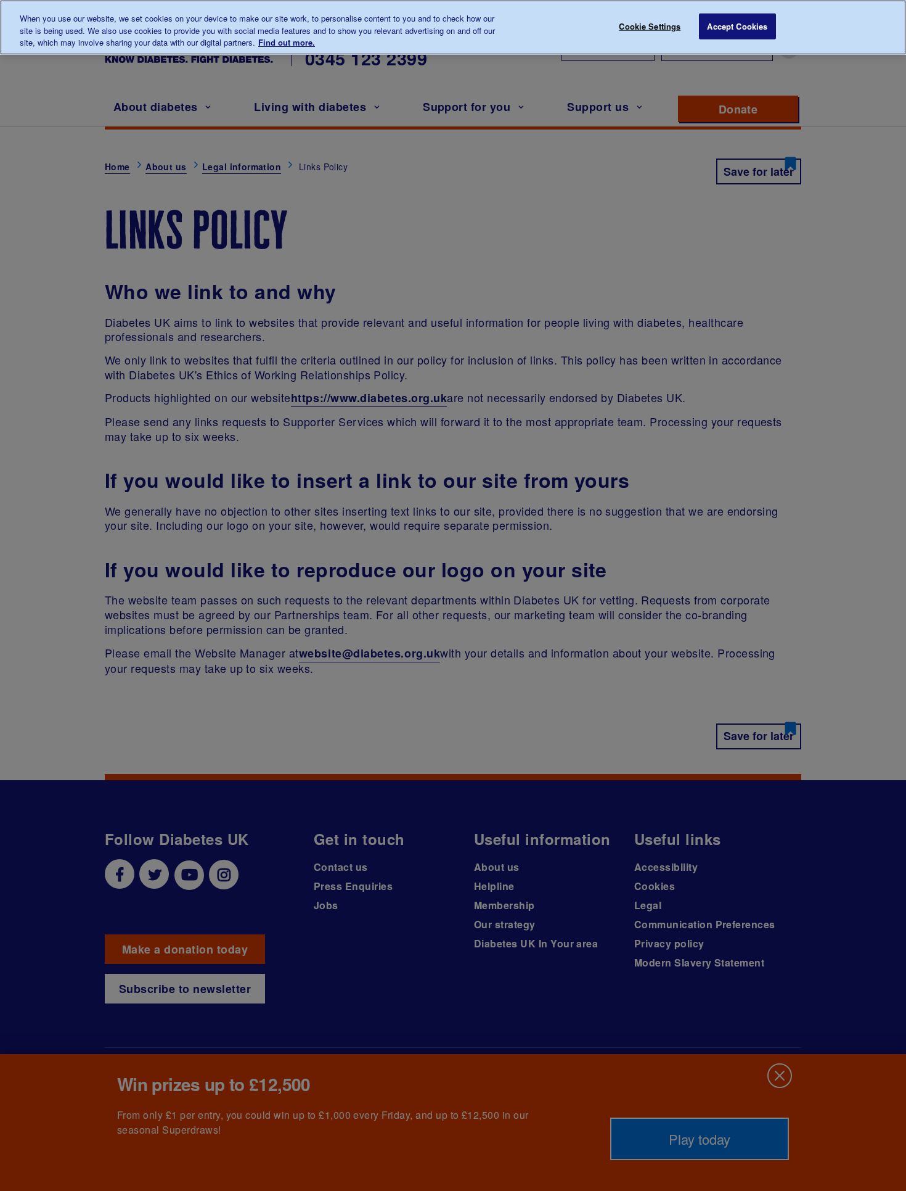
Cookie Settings (649, 26)
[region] (453, 27)
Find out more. (286, 42)
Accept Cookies (737, 26)
